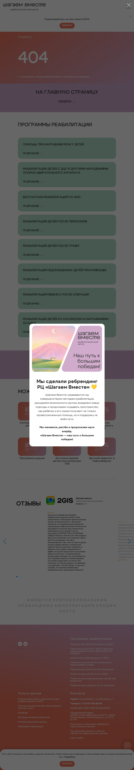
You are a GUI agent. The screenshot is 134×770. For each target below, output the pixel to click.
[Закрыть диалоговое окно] (128, 5)
